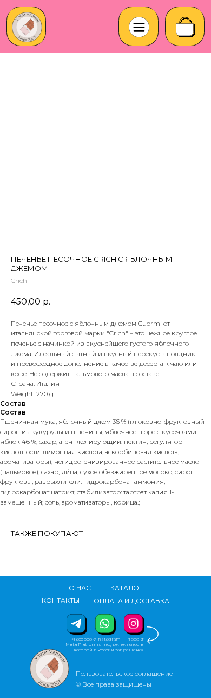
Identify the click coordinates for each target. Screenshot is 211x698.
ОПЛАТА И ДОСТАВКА (131, 601)
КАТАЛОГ (126, 588)
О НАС (80, 588)
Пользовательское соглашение (124, 673)
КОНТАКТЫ (61, 600)
